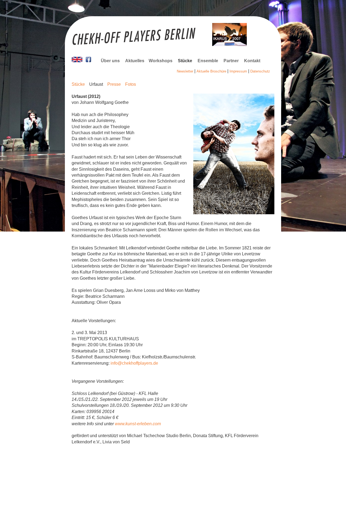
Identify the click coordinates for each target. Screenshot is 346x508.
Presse (114, 84)
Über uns (110, 60)
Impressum (238, 71)
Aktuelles (134, 60)
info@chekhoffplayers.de (134, 363)
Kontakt (252, 60)
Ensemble (208, 60)
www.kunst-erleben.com (138, 423)
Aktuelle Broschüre (211, 71)
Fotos (130, 84)
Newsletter (185, 71)
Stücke (185, 60)
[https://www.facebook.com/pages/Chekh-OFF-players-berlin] (88, 60)
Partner (231, 60)
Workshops (160, 60)
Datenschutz (260, 71)
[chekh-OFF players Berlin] (77, 60)
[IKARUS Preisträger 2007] (229, 44)
